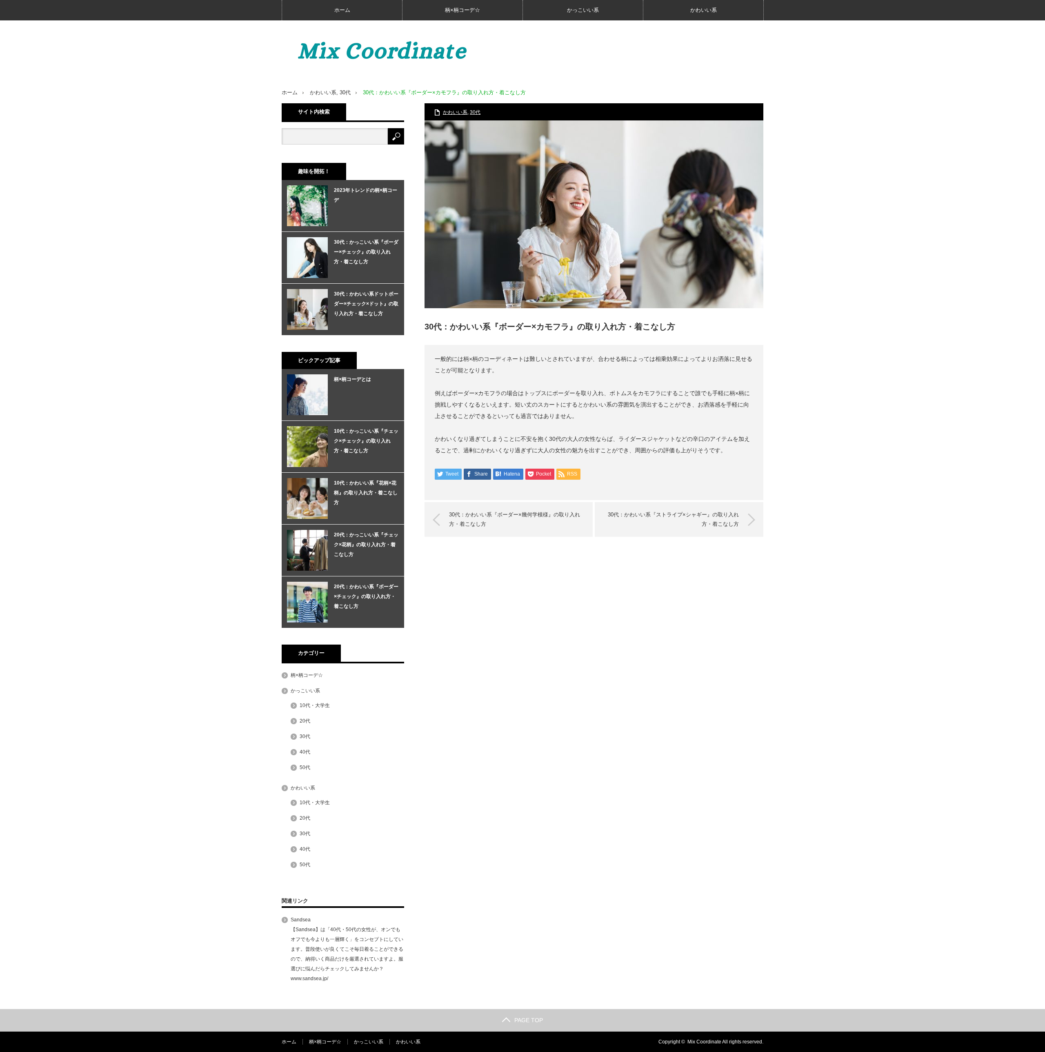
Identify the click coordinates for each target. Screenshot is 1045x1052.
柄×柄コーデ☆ (462, 10)
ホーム (342, 10)
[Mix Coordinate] (404, 50)
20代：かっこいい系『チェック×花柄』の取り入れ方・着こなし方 (366, 544)
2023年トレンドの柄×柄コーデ (365, 195)
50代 (305, 767)
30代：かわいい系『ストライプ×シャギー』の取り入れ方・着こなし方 (673, 519)
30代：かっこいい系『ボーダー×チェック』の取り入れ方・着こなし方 (366, 252)
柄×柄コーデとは (352, 379)
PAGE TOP (528, 1020)
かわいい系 (703, 10)
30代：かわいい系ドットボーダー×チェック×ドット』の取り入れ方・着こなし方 (366, 303)
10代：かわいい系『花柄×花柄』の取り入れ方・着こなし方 (366, 492)
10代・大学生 (315, 705)
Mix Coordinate (704, 1042)
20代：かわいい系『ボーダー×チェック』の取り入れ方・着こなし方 (366, 596)
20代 (305, 721)
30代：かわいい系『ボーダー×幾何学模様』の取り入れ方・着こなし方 (514, 519)
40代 (305, 752)
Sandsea (301, 920)
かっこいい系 (583, 10)
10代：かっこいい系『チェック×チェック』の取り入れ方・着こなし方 (366, 441)
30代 (345, 92)
